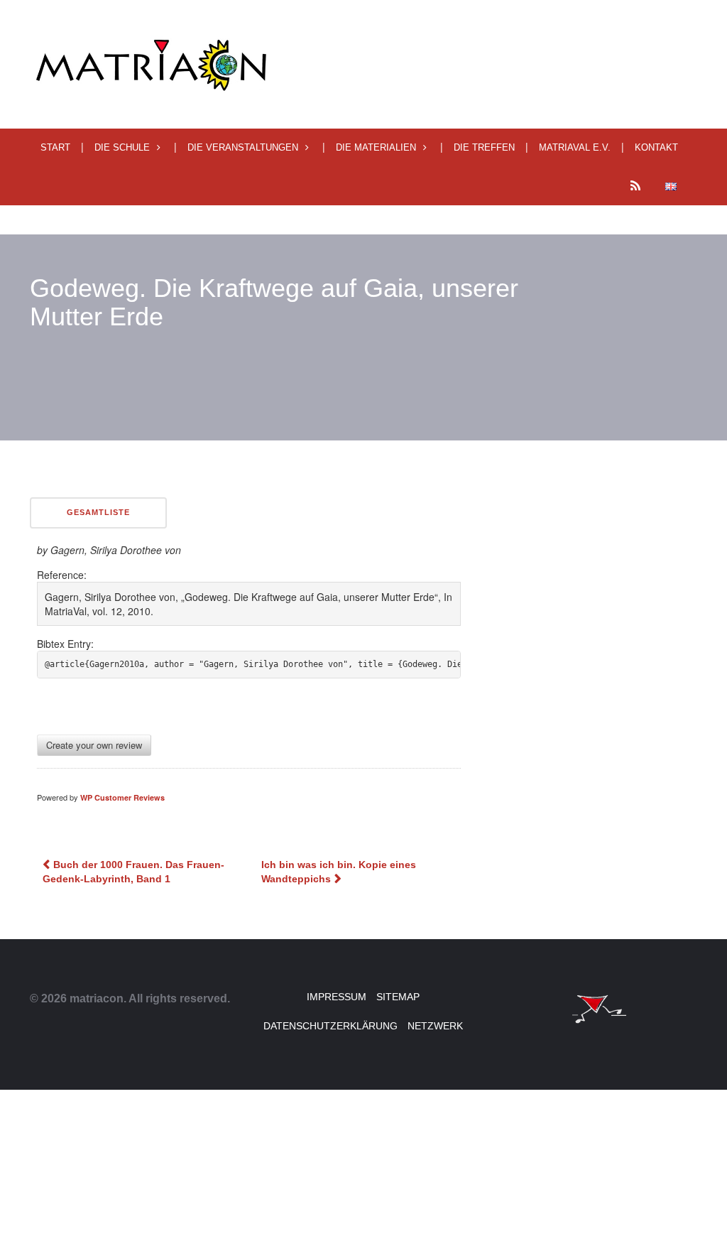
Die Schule (122, 147)
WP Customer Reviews (122, 797)
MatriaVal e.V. (575, 147)
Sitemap (398, 996)
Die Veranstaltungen (242, 147)
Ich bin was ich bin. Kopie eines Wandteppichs (338, 871)
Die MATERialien (376, 147)
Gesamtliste (98, 512)
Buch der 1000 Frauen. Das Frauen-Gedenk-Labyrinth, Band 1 (133, 871)
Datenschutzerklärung (330, 1025)
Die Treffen (484, 147)
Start (55, 147)
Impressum (336, 996)
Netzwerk (435, 1025)
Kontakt (656, 147)
